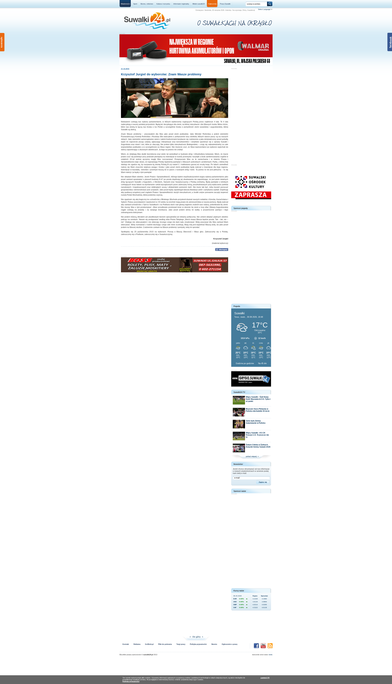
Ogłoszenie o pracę (229, 644)
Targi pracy (180, 644)
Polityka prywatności (198, 644)
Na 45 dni (262, 363)
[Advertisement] (251, 115)
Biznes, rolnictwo (147, 4)
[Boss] (174, 272)
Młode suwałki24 (198, 4)
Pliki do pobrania (165, 644)
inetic (271, 655)
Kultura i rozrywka (163, 4)
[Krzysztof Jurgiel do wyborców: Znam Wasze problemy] (174, 117)
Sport (135, 4)
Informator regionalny (181, 4)
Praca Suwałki (225, 4)
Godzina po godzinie (245, 363)
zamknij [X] (265, 678)
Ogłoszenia (212, 4)
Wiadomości (125, 4)
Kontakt (126, 644)
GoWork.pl (149, 644)
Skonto (214, 644)
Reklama (137, 644)
